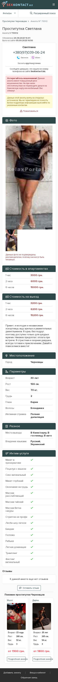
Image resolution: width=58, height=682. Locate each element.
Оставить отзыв (31, 588)
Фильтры (7, 13)
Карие (34, 402)
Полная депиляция (37, 416)
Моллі (10, 600)
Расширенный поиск (45, 13)
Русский (35, 441)
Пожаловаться (30, 111)
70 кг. (34, 390)
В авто (48, 435)
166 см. (35, 384)
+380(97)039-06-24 (29, 52)
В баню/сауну (38, 432)
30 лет (35, 378)
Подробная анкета (17, 659)
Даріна (35, 600)
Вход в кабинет (38, 672)
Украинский (38, 444)
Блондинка (37, 408)
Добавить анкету (12, 672)
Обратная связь (29, 677)
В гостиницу (40, 434)
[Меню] (54, 4)
